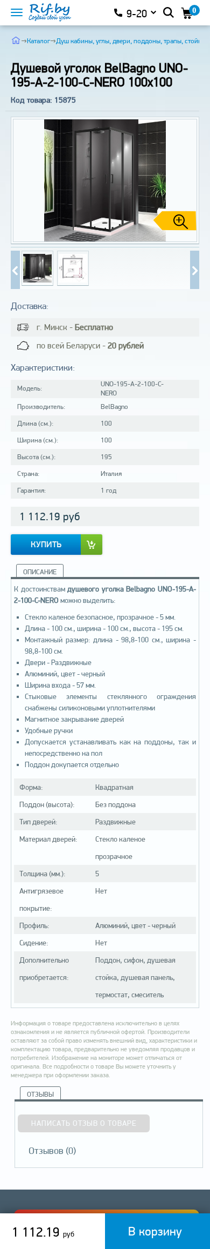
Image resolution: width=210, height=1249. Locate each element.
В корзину (155, 1231)
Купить (46, 544)
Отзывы (40, 1094)
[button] (186, 180)
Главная (16, 40)
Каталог (38, 41)
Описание (40, 572)
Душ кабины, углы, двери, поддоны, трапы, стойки (130, 41)
